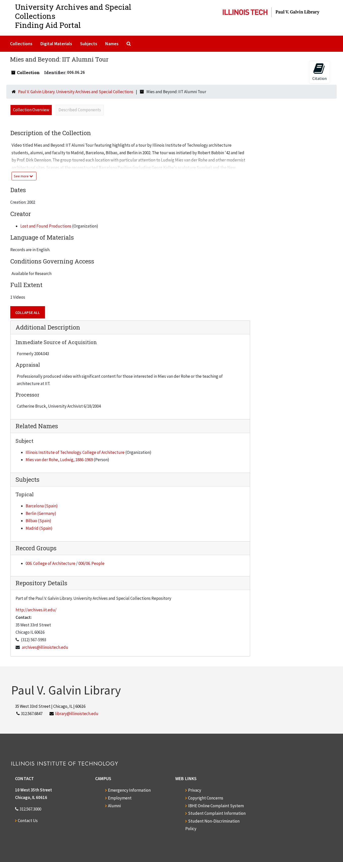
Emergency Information (129, 790)
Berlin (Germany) (41, 513)
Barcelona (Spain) (42, 506)
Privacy (194, 790)
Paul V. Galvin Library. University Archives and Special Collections (75, 91)
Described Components (80, 110)
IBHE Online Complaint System (216, 806)
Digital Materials (56, 43)
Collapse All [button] (27, 312)
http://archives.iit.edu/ (36, 610)
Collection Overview (31, 110)
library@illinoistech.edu (76, 713)
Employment (120, 798)
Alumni (114, 806)
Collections (21, 43)
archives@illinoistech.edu (45, 647)
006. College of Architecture (50, 563)
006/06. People (91, 563)
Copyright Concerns (205, 798)
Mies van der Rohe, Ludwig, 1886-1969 (59, 459)
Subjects (88, 43)
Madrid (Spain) (39, 528)
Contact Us (28, 820)
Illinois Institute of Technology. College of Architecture (75, 452)
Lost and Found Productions (45, 226)
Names (112, 43)
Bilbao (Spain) (38, 520)
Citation (319, 78)
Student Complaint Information (217, 813)
